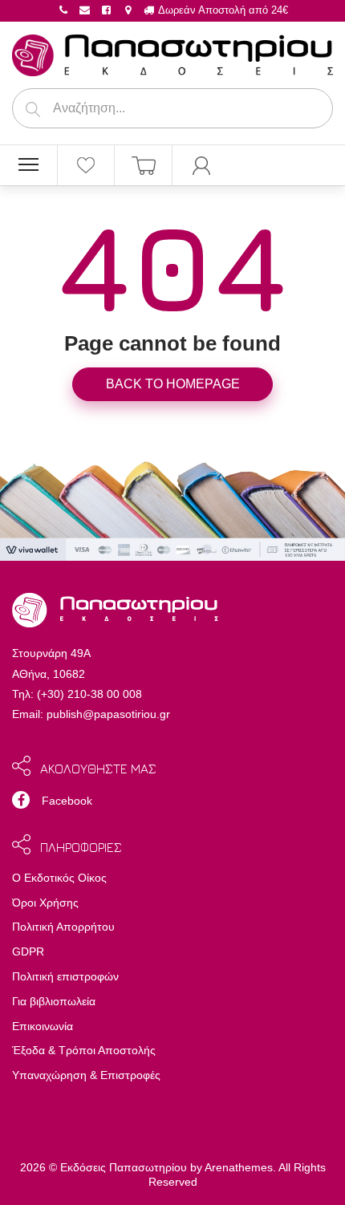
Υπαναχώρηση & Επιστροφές (86, 1075)
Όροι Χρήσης (45, 902)
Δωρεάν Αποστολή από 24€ (222, 10)
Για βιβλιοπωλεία (53, 1001)
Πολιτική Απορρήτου (63, 926)
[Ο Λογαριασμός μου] (201, 165)
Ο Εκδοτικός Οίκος (59, 877)
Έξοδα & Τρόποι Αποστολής (84, 1050)
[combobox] (172, 108)
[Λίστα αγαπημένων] (86, 165)
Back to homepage (173, 384)
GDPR (28, 951)
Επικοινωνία (42, 1026)
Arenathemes (239, 1167)
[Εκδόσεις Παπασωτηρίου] (172, 52)
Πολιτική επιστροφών (65, 976)
